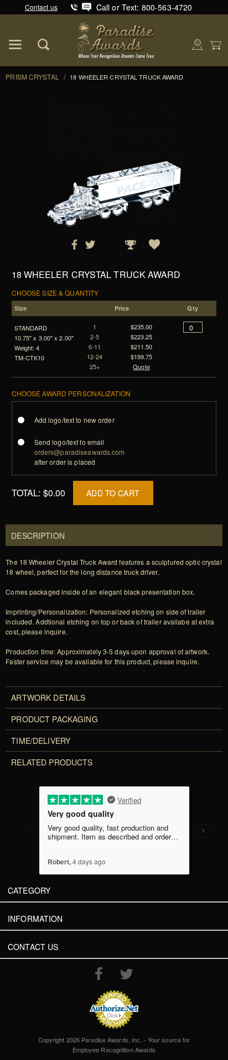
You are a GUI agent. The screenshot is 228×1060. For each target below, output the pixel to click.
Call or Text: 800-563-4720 (144, 7)
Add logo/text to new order (74, 419)
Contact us (41, 7)
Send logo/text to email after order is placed (79, 451)
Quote (141, 366)
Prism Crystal (32, 76)
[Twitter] (126, 974)
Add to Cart (112, 492)
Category (29, 890)
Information (35, 918)
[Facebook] (98, 973)
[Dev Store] (117, 39)
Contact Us (33, 946)
